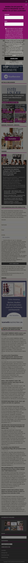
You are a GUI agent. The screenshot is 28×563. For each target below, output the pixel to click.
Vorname (7, 14)
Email (6, 21)
